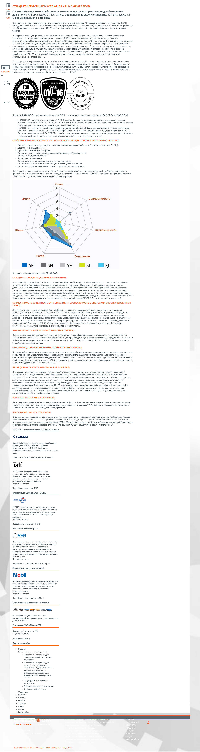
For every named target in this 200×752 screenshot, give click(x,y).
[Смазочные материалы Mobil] (19, 577)
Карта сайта (23, 712)
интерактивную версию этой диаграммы (53, 176)
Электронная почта (22, 739)
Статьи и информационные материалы (82, 734)
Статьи (21, 709)
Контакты (22, 695)
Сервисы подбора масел (35, 689)
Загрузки (22, 703)
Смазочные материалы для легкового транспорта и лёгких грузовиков (37, 657)
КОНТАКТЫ (131, 725)
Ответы (21, 700)
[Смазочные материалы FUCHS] (19, 503)
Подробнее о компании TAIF (25, 488)
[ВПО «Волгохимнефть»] (19, 537)
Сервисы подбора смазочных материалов (84, 731)
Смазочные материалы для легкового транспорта (87, 719)
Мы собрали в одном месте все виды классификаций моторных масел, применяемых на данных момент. (35, 618)
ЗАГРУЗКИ (130, 734)
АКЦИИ (129, 736)
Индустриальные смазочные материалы (83, 725)
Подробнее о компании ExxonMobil (28, 598)
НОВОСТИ (130, 728)
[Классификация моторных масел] (32, 611)
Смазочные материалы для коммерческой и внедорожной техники (37, 675)
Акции (21, 706)
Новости (22, 697)
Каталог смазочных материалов (32, 652)
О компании (23, 692)
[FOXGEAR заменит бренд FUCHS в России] (20, 439)
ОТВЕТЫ (130, 731)
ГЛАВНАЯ (130, 719)
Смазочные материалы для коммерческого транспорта (89, 722)
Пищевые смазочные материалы (39, 686)
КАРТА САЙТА (132, 739)
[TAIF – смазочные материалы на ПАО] (17, 467)
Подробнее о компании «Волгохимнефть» (31, 564)
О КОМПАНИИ (132, 722)
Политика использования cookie (79, 742)
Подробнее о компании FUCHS (26, 524)
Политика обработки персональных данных (84, 736)
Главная (22, 649)
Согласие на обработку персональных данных (86, 739)
